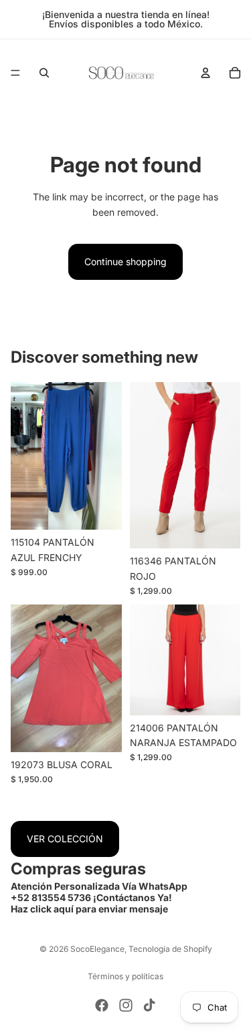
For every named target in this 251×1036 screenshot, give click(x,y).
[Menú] (15, 72)
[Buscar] (44, 73)
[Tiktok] (149, 1005)
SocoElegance (97, 949)
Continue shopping (125, 261)
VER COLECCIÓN (65, 838)
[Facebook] (102, 1005)
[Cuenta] (205, 73)
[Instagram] (126, 1005)
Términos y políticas (125, 976)
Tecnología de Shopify (170, 949)
